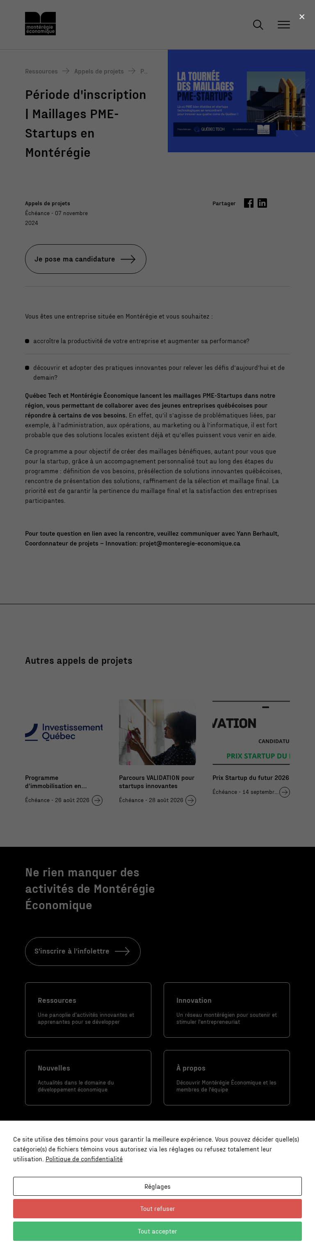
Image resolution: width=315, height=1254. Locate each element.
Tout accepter (157, 1231)
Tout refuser (157, 1208)
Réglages (157, 1186)
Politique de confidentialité (84, 1158)
